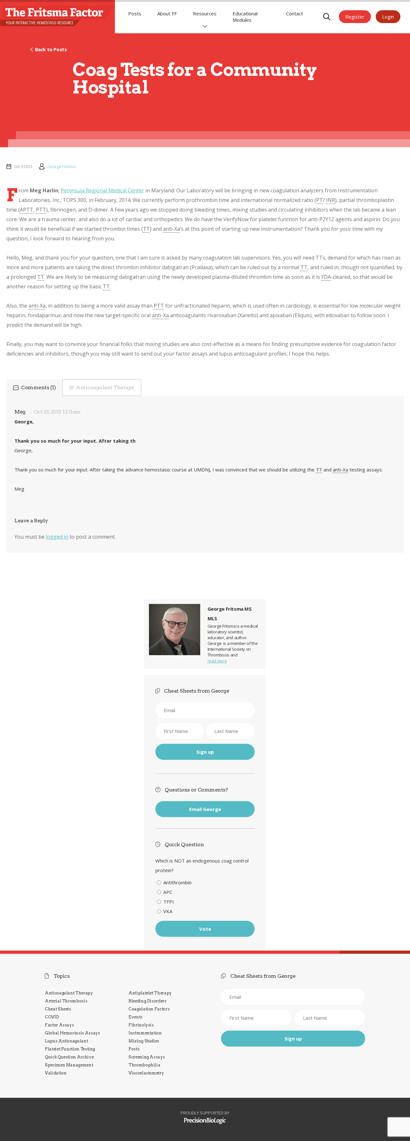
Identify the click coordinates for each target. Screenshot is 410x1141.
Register (355, 16)
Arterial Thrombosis (66, 1001)
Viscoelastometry (146, 1073)
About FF (167, 13)
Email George (205, 809)
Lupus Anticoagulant (66, 1041)
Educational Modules (245, 16)
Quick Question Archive (69, 1057)
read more (217, 661)
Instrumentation (145, 1033)
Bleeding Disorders (147, 1001)
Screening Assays (146, 1057)
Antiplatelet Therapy (150, 993)
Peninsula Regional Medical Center (102, 190)
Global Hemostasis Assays (72, 1033)
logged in (57, 536)
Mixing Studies (143, 1041)
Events (135, 1017)
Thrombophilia (144, 1065)
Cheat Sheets (58, 1009)
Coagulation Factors (148, 1009)
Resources (205, 13)
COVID (52, 1017)
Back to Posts (51, 49)
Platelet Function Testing (70, 1049)
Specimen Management (69, 1065)
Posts (134, 13)
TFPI (168, 901)
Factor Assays (59, 1025)
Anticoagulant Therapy (105, 387)
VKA (167, 911)
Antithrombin (177, 882)
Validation (55, 1073)
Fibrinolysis (141, 1025)
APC (167, 892)
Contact (294, 13)
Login (388, 16)
